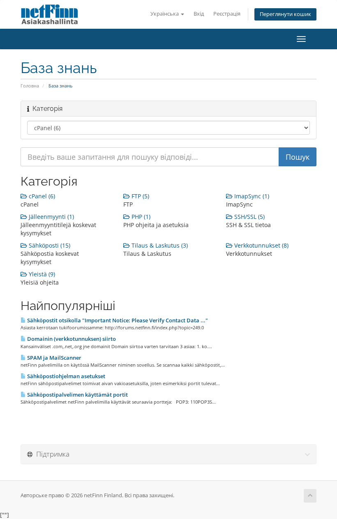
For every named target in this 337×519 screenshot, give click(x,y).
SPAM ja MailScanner (53, 357)
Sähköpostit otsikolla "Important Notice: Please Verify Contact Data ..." (117, 320)
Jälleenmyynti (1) (50, 216)
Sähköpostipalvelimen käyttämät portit (77, 394)
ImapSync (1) (251, 196)
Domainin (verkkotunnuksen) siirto (71, 338)
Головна (30, 86)
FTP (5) (139, 196)
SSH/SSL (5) (249, 216)
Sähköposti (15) (48, 245)
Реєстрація (226, 13)
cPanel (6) (41, 196)
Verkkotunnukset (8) (261, 245)
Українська (165, 13)
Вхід (199, 13)
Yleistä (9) (41, 274)
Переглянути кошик (285, 14)
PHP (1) (140, 216)
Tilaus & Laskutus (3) (159, 245)
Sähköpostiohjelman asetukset (65, 376)
